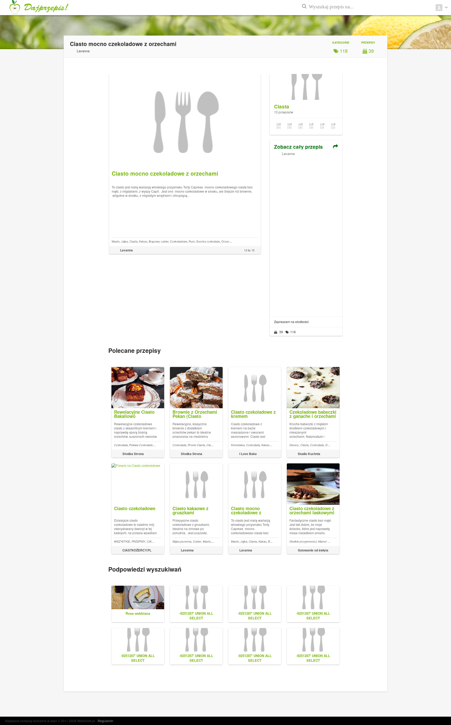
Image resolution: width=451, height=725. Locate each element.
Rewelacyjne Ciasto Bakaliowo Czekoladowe (134, 416)
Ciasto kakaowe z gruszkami (191, 510)
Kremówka (238, 445)
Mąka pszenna (182, 541)
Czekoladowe (178, 241)
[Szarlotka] (289, 126)
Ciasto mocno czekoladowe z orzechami (246, 512)
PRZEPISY (138, 541)
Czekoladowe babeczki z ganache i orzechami (312, 414)
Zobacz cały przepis (298, 146)
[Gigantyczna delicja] (300, 126)
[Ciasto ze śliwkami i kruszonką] (278, 126)
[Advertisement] (306, 234)
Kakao (143, 241)
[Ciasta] (306, 84)
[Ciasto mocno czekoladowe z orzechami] (322, 126)
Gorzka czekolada (208, 241)
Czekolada (121, 445)
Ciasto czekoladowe (134, 508)
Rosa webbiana (138, 613)
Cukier (197, 541)
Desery (294, 445)
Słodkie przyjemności (303, 541)
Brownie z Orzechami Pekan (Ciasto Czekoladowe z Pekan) (196, 416)
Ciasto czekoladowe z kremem (253, 414)
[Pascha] (311, 126)
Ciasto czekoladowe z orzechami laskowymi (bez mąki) (311, 512)
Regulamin (105, 720)
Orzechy (330, 445)
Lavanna (288, 153)
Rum (192, 241)
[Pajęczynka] (333, 126)
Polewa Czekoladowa (142, 445)
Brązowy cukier (158, 241)
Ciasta (133, 241)
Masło (116, 241)
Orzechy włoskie (232, 241)
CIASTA (152, 541)
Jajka (124, 241)
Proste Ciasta (196, 445)
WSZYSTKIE (122, 541)
